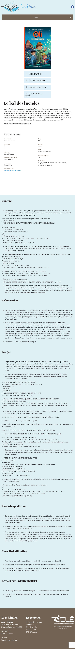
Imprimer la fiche (35, 74)
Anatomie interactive (37, 87)
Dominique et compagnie (12, 170)
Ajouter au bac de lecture (33, 95)
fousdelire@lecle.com (9, 640)
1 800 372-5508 (7, 634)
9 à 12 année (31, 632)
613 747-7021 (6, 631)
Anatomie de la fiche (37, 81)
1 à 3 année (31, 627)
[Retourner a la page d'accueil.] (18, 6)
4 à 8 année (31, 629)
